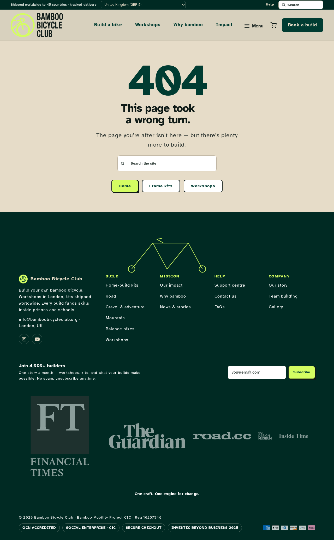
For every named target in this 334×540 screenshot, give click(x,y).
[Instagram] (24, 339)
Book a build (302, 25)
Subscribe (301, 372)
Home (125, 186)
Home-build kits (122, 285)
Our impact (171, 285)
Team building (283, 296)
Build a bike (108, 24)
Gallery (276, 307)
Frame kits (161, 186)
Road (111, 296)
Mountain (115, 318)
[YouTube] (37, 339)
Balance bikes (120, 329)
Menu (258, 26)
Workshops (148, 24)
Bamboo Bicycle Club (56, 279)
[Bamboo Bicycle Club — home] (37, 25)
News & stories (175, 307)
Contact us (225, 296)
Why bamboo (188, 24)
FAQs (219, 307)
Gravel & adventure (125, 307)
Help (270, 4)
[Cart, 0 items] (273, 25)
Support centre (229, 285)
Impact (224, 24)
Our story (278, 285)
